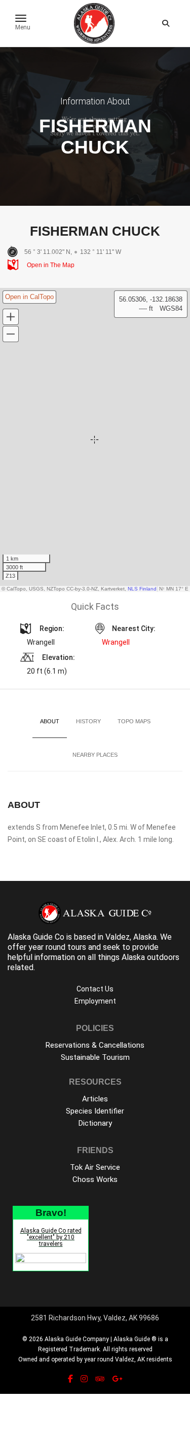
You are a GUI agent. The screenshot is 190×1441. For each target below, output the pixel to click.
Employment (95, 1001)
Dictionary (95, 1123)
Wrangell (116, 642)
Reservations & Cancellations (95, 1045)
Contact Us (95, 989)
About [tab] (49, 721)
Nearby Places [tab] (95, 755)
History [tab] (88, 721)
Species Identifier (95, 1111)
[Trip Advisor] (99, 1379)
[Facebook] (70, 1379)
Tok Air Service (95, 1167)
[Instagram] (84, 1379)
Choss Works (95, 1179)
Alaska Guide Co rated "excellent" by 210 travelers (51, 1237)
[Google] (117, 1379)
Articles (95, 1098)
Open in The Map (49, 265)
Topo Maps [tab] (134, 721)
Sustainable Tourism (95, 1057)
